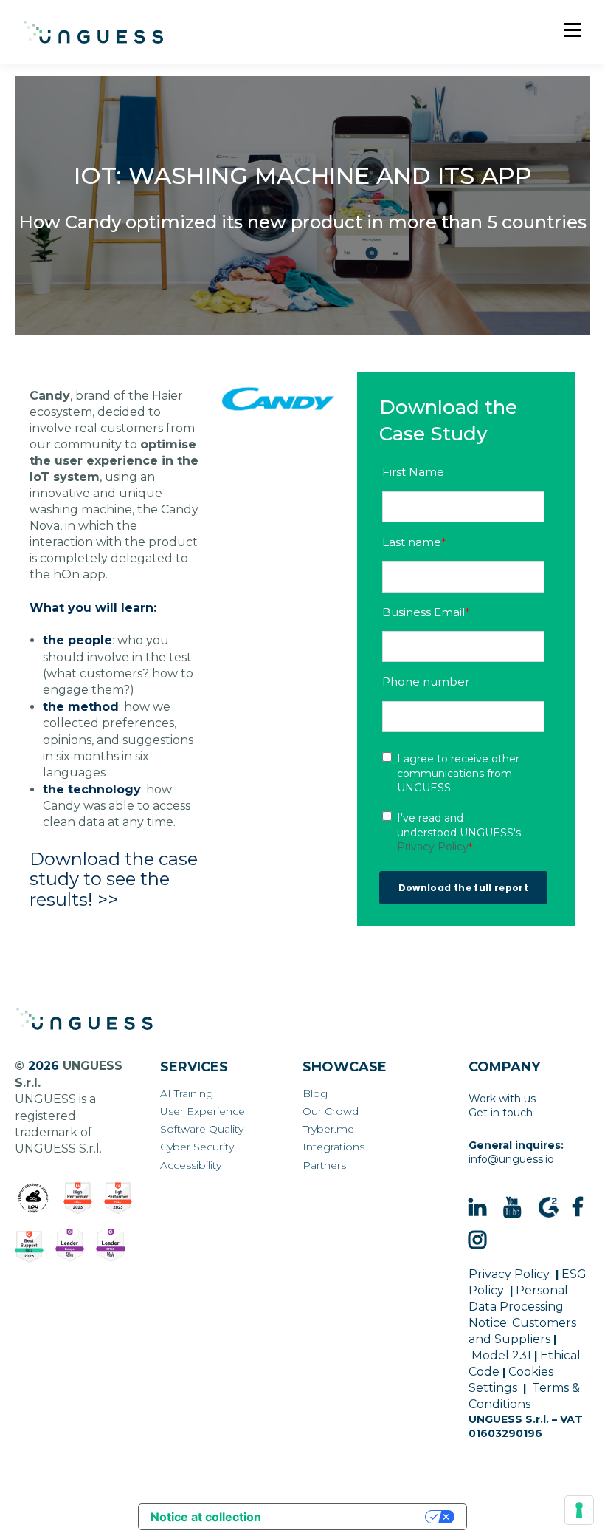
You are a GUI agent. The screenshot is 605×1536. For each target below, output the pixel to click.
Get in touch (501, 1112)
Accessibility (190, 1165)
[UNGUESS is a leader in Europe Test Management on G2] (70, 1245)
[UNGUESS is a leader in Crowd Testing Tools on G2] (77, 1198)
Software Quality (201, 1129)
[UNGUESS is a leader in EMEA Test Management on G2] (110, 1245)
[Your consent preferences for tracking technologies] (579, 1510)
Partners (324, 1165)
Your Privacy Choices (350, 1516)
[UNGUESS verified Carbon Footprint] (33, 1198)
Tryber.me (328, 1129)
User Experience (202, 1111)
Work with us (502, 1098)
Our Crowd (330, 1111)
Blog (315, 1094)
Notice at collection (206, 1516)
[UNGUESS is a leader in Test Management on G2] (118, 1198)
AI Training (186, 1094)
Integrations (333, 1147)
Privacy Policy (433, 846)
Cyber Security (197, 1147)
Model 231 (501, 1355)
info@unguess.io (511, 1159)
